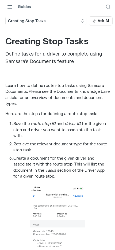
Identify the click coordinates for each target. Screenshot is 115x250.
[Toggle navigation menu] (9, 6)
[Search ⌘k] (108, 6)
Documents (67, 91)
